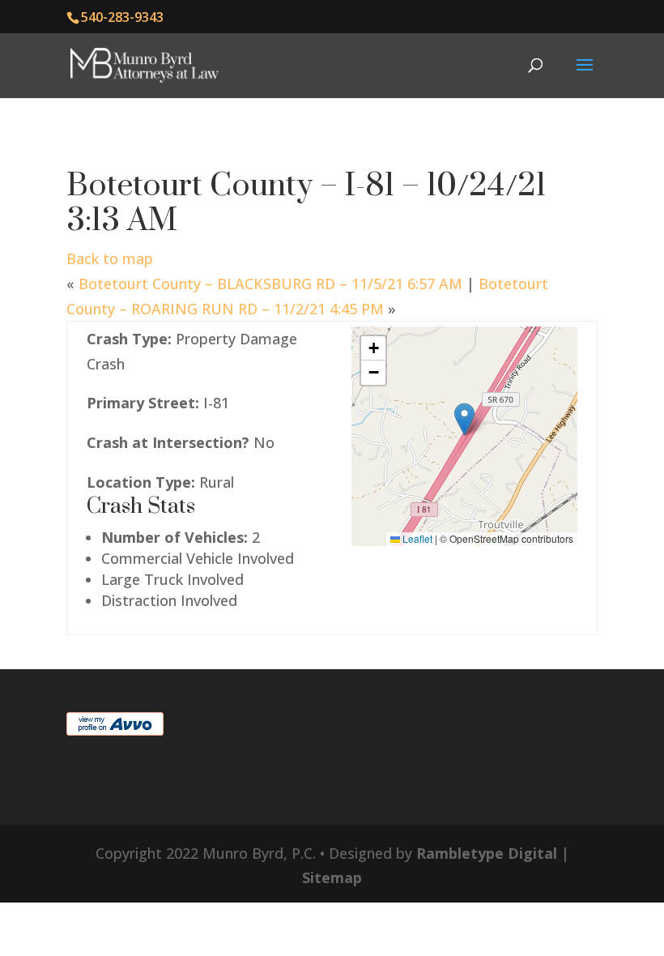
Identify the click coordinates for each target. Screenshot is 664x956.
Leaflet (416, 538)
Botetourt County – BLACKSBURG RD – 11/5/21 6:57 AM (270, 283)
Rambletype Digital (486, 853)
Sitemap (332, 877)
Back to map (109, 258)
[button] (464, 419)
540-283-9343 (122, 17)
